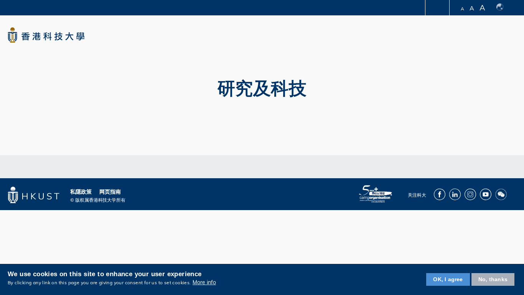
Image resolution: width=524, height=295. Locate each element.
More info (204, 282)
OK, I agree (448, 279)
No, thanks (493, 279)
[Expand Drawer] (438, 8)
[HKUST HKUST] (46, 35)
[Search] (507, 36)
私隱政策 (81, 192)
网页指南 (110, 192)
